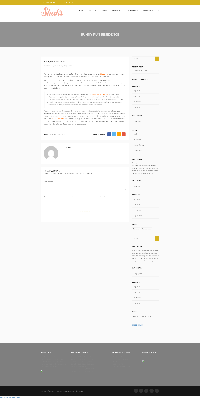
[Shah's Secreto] (52, 13)
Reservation (148, 10)
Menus (104, 10)
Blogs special (68, 66)
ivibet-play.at (16, 397)
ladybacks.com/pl (5, 397)
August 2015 (138, 107)
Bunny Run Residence (141, 71)
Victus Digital (78, 391)
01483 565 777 (118, 364)
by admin (47, 66)
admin (68, 148)
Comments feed (139, 145)
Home (81, 10)
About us (92, 10)
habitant (52, 134)
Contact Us (116, 10)
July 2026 (137, 91)
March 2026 (137, 102)
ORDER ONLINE (132, 10)
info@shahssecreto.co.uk (121, 366)
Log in (136, 134)
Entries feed (137, 139)
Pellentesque (60, 134)
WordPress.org (138, 150)
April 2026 (137, 96)
